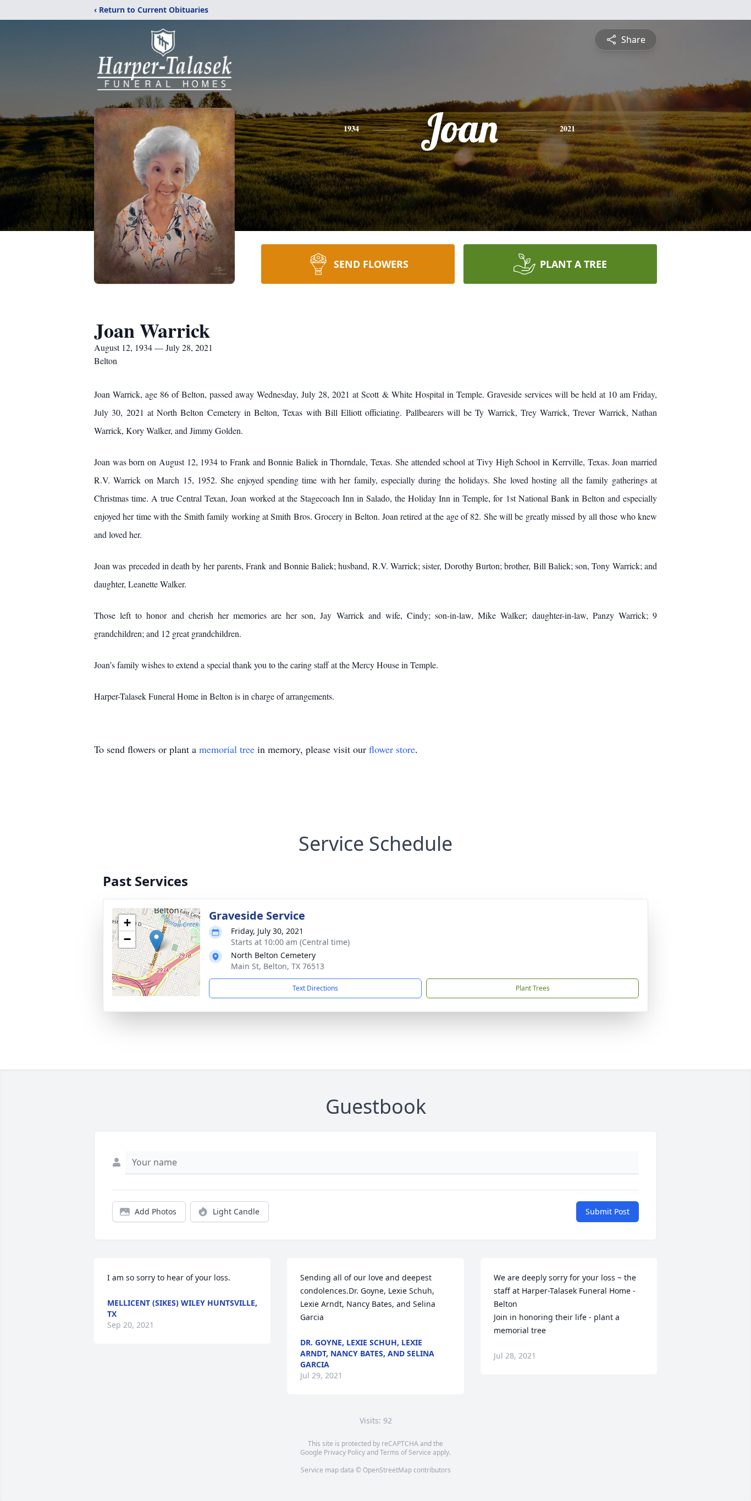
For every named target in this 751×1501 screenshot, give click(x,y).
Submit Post (607, 1211)
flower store (392, 749)
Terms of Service (405, 1452)
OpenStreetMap (387, 1470)
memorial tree (227, 749)
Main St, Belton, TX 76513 (277, 966)
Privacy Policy (344, 1452)
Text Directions (315, 988)
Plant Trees (533, 988)
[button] (156, 941)
